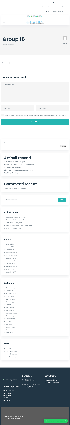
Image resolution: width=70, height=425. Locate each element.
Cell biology (10, 296)
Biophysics (9, 291)
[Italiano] (38, 16)
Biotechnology (11, 293)
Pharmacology (11, 319)
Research (9, 324)
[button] (56, 421)
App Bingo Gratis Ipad (12, 173)
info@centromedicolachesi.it (55, 7)
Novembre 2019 (11, 261)
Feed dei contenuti (12, 351)
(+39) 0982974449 (57, 11)
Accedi (8, 348)
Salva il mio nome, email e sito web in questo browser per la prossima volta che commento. (36, 115)
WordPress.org (11, 357)
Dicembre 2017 (11, 272)
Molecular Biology (12, 313)
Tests (8, 330)
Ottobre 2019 (10, 264)
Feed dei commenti (12, 354)
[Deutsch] (35, 16)
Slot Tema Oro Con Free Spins (15, 162)
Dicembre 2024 (11, 250)
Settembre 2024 (11, 252)
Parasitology (10, 316)
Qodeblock (9, 321)
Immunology (10, 307)
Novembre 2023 (11, 255)
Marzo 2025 (10, 247)
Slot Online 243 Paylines (12, 167)
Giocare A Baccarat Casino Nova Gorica (18, 170)
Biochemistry (10, 288)
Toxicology (9, 333)
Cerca (6, 143)
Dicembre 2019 (11, 258)
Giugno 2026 (10, 244)
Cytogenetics (10, 299)
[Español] (41, 16)
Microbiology (10, 310)
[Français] (32, 16)
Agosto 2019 (10, 269)
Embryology (10, 302)
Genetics (9, 305)
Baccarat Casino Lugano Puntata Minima (19, 165)
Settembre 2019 (11, 266)
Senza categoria (11, 327)
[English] (29, 16)
